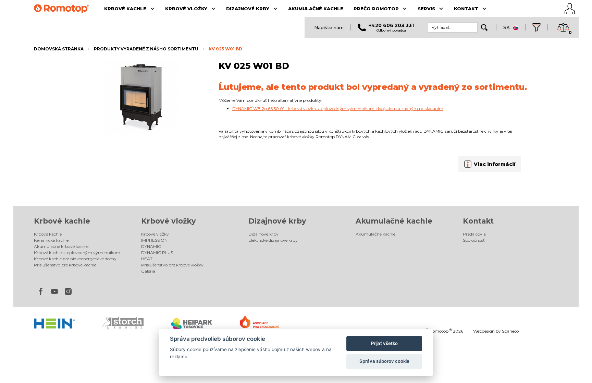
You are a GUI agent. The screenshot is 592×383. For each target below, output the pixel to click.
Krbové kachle (62, 221)
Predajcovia (474, 234)
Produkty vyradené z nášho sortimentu (146, 48)
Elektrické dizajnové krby (273, 240)
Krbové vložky (168, 221)
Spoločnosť (474, 240)
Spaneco (510, 331)
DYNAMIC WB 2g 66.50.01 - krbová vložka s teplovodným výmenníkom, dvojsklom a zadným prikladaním (337, 108)
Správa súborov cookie (384, 361)
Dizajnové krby (277, 221)
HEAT (146, 258)
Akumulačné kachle (394, 221)
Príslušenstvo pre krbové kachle (65, 264)
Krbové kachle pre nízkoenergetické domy (75, 258)
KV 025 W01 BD (225, 48)
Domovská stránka (59, 48)
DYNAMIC (151, 246)
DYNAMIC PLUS (157, 252)
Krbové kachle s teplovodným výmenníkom (77, 252)
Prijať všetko (384, 343)
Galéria (148, 271)
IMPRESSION (154, 240)
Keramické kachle (51, 240)
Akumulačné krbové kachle (61, 246)
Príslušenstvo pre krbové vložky (172, 264)
